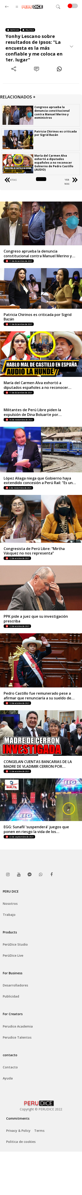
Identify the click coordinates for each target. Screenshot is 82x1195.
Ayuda (8, 1078)
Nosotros (10, 903)
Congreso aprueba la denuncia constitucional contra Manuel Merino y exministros (52, 112)
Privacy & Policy (18, 1130)
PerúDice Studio (15, 944)
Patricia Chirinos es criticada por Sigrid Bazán (55, 133)
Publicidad (11, 996)
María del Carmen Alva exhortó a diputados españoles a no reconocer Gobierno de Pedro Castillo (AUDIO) (53, 163)
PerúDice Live (13, 955)
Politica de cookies (21, 1141)
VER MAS (66, 182)
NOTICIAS (14, 30)
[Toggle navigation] (58, 7)
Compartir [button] (13, 76)
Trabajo (9, 914)
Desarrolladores (15, 985)
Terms (39, 1130)
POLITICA (30, 30)
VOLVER (41, 180)
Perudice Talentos (17, 1037)
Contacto (10, 1067)
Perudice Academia (18, 1026)
